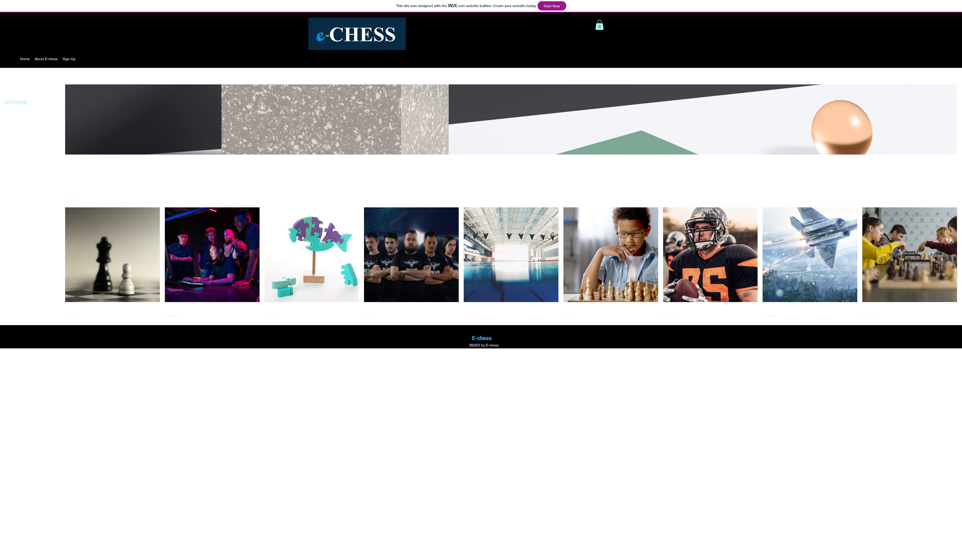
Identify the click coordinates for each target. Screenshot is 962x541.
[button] (599, 25)
